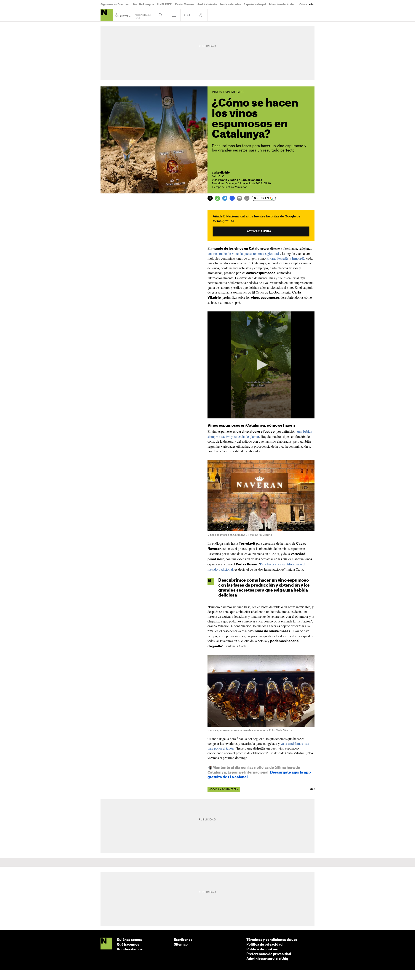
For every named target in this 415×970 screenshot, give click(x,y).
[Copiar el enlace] (246, 198)
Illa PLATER (164, 4)
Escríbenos (183, 939)
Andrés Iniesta (207, 4)
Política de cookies (262, 949)
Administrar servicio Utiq (267, 958)
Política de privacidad (264, 944)
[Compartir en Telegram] (224, 198)
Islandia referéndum (282, 4)
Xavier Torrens (184, 4)
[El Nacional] (106, 944)
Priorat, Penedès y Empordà (286, 258)
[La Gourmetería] (107, 15)
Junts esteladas (230, 4)
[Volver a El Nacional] (143, 15)
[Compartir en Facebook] (232, 198)
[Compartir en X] (210, 198)
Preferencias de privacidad (268, 954)
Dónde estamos (129, 949)
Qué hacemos (128, 944)
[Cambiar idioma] (187, 15)
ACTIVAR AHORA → (261, 231)
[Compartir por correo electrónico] (239, 198)
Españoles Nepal (255, 4)
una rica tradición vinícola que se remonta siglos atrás (244, 253)
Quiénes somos (129, 939)
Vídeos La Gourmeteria (224, 789)
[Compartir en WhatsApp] (217, 198)
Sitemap (181, 944)
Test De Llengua (143, 4)
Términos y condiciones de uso (271, 939)
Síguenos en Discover (115, 4)
